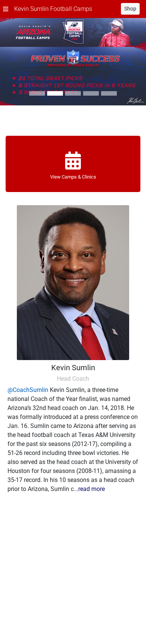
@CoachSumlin (27, 389)
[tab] (37, 93)
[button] (5, 9)
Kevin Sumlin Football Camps (53, 8)
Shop (130, 9)
